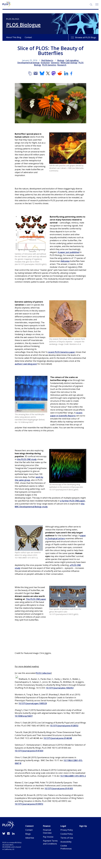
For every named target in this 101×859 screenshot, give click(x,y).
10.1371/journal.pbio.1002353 (60, 688)
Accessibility (65, 841)
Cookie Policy (66, 833)
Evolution (45, 62)
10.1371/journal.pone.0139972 (29, 804)
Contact (28, 37)
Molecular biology (69, 62)
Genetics (55, 62)
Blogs (28, 833)
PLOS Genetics (49, 65)
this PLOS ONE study (27, 459)
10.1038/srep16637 (24, 716)
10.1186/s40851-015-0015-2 (73, 776)
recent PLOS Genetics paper (61, 352)
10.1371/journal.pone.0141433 (59, 788)
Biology (60, 60)
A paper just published (68, 252)
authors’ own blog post (26, 364)
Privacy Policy (66, 830)
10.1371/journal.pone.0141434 (29, 750)
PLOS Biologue (23, 24)
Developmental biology (28, 62)
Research (61, 65)
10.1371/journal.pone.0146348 (57, 738)
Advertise (29, 837)
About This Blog (13, 37)
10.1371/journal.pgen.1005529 (32, 703)
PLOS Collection (43, 673)
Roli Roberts (47, 60)
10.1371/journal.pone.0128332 (64, 725)
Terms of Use (66, 837)
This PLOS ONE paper (36, 599)
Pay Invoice (48, 836)
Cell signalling (72, 60)
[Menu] (96, 4)
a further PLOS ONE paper (72, 500)
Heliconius (65, 261)
